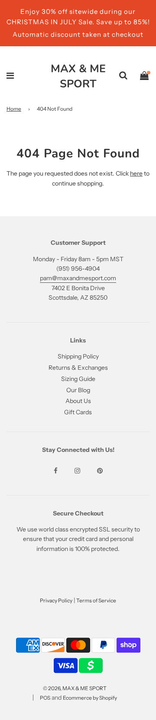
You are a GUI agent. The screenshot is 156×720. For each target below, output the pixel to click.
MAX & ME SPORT (78, 76)
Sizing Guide (78, 379)
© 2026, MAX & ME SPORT (75, 688)
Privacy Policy (56, 600)
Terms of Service (96, 600)
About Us (78, 401)
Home (13, 109)
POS (45, 697)
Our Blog (78, 390)
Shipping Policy (78, 356)
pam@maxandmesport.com (78, 278)
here (136, 173)
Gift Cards (78, 412)
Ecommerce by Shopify (90, 697)
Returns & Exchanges (78, 367)
